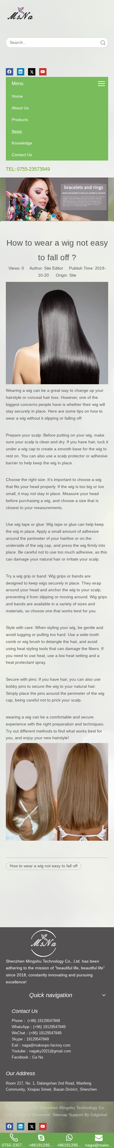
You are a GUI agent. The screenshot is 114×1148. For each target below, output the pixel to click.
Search (103, 42)
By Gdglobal (95, 1114)
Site (72, 275)
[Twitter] (31, 71)
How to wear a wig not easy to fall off (43, 865)
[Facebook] (9, 71)
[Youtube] (42, 71)
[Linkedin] (20, 71)
